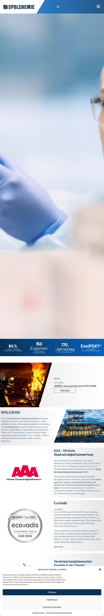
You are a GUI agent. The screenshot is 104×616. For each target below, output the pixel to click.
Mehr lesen (58, 546)
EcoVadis (93, 512)
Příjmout (52, 592)
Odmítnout (52, 599)
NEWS (57, 377)
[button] (100, 569)
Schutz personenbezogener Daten (59, 613)
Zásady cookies (38, 613)
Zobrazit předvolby (52, 607)
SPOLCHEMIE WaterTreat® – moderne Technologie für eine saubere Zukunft (72, 385)
